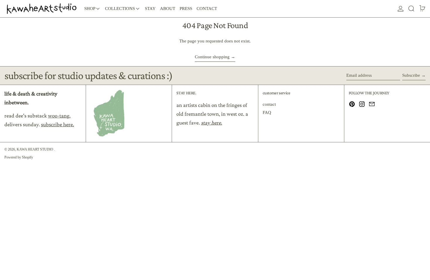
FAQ (267, 112)
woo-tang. (59, 115)
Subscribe (411, 75)
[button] (411, 8)
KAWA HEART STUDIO (35, 149)
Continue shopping (212, 56)
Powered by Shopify (18, 157)
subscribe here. (57, 124)
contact (269, 104)
